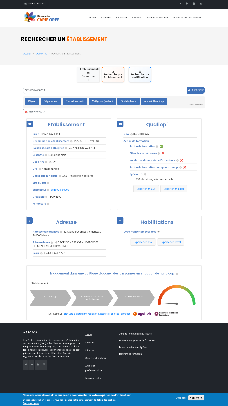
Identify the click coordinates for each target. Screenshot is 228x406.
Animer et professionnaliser (188, 17)
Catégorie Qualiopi (102, 101)
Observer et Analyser (157, 17)
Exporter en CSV (143, 242)
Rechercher (197, 89)
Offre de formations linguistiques (135, 333)
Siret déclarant (128, 101)
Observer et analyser (95, 357)
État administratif (75, 101)
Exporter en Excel (171, 242)
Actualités (106, 17)
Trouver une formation (130, 353)
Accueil (92, 17)
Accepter (181, 398)
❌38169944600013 (35, 111)
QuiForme (41, 53)
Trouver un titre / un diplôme (133, 347)
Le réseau (121, 17)
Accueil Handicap (154, 101)
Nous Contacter (34, 3)
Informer (136, 17)
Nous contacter (93, 378)
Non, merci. (196, 397)
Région (32, 101)
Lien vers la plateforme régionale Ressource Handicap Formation (97, 313)
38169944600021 (60, 189)
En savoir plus (31, 403)
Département (51, 101)
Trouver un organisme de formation (137, 340)
